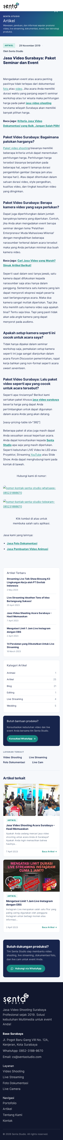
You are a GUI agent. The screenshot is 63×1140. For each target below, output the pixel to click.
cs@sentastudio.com (22, 1057)
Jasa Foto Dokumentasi (22, 543)
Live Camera (11, 1089)
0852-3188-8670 (23, 1050)
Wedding (11, 705)
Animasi (11, 672)
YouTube (35, 454)
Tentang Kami (12, 1115)
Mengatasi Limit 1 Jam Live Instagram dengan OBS (28, 630)
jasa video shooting (38, 103)
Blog (9, 686)
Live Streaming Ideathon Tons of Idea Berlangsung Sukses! (28, 599)
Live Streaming (15, 699)
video (18, 88)
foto (6, 88)
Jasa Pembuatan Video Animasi (27, 549)
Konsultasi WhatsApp (22, 738)
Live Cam (37, 762)
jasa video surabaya (46, 399)
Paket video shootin (15, 148)
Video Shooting (12, 757)
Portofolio (9, 1103)
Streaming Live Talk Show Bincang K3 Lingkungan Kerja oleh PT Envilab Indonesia (28, 582)
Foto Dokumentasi (14, 762)
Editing (10, 692)
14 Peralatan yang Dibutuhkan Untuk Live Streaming (30, 645)
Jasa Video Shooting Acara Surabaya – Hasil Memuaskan (29, 615)
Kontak (7, 1120)
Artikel (9, 45)
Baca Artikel (49, 851)
